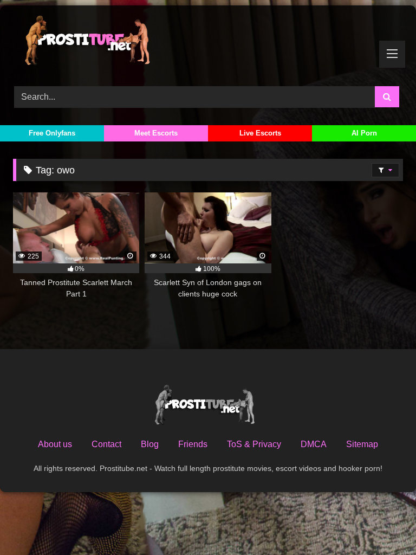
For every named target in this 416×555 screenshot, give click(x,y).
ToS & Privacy (254, 444)
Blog (150, 444)
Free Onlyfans (52, 133)
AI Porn (364, 133)
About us (55, 444)
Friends (192, 444)
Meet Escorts (156, 133)
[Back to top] (382, 522)
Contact (106, 444)
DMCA (314, 444)
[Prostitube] (208, 42)
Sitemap (362, 444)
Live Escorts (260, 133)
